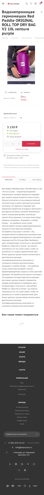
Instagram (22, 464)
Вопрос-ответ (22, 417)
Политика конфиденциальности (22, 386)
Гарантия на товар (22, 414)
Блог (22, 383)
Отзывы (22, 180)
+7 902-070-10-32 (16, 443)
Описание (9, 180)
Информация (22, 378)
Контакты (22, 394)
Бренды (22, 362)
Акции (22, 352)
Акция (22, 424)
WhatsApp (25, 470)
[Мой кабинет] (35, 4)
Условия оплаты (22, 407)
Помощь (22, 402)
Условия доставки (22, 411)
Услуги (22, 357)
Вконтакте (10, 464)
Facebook (16, 464)
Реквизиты (22, 389)
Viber (19, 470)
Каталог (22, 347)
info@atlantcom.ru (23, 447)
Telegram (28, 464)
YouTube (33, 464)
